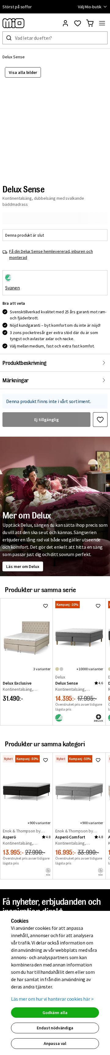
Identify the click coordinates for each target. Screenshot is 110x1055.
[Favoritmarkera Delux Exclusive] (45, 606)
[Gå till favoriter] (77, 23)
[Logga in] (65, 23)
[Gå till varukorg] (89, 23)
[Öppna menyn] (102, 23)
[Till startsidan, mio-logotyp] (13, 23)
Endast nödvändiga (55, 1028)
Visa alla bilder (23, 72)
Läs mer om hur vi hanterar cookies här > (52, 999)
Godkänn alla (54, 1012)
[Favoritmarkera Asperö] (45, 760)
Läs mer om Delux (22, 566)
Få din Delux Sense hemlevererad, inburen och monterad (51, 254)
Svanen (12, 288)
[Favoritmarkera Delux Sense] (100, 419)
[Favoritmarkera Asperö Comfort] (98, 760)
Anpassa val (55, 1043)
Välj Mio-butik (89, 6)
